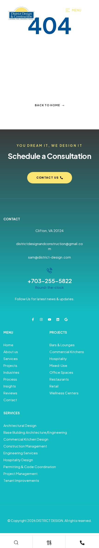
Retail (54, 386)
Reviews (10, 393)
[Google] (66, 319)
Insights (9, 386)
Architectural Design (19, 425)
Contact (10, 400)
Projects (10, 365)
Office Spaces (61, 372)
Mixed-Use (58, 365)
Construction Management (25, 446)
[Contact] (82, 542)
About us (10, 351)
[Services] (49, 542)
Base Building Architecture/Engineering (35, 432)
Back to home (47, 105)
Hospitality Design (18, 460)
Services (10, 358)
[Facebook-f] (33, 319)
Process (10, 379)
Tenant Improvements (21, 480)
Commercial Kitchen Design (25, 439)
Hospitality (58, 358)
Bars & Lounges (62, 345)
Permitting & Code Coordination (29, 466)
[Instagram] (41, 319)
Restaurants (59, 379)
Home (8, 345)
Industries (11, 372)
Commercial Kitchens (67, 351)
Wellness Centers (64, 393)
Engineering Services (20, 453)
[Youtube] (49, 319)
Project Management (20, 473)
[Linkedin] (58, 319)
